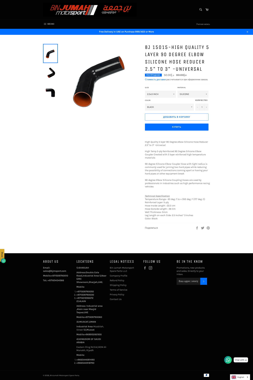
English (240, 377)
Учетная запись (203, 24)
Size (147, 88)
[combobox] (240, 377)
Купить (176, 127)
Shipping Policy (118, 285)
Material (181, 88)
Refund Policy (117, 280)
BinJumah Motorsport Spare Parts (64, 375)
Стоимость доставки (155, 79)
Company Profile (118, 275)
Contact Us (116, 299)
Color (148, 100)
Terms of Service (118, 289)
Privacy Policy (117, 294)
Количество (201, 100)
